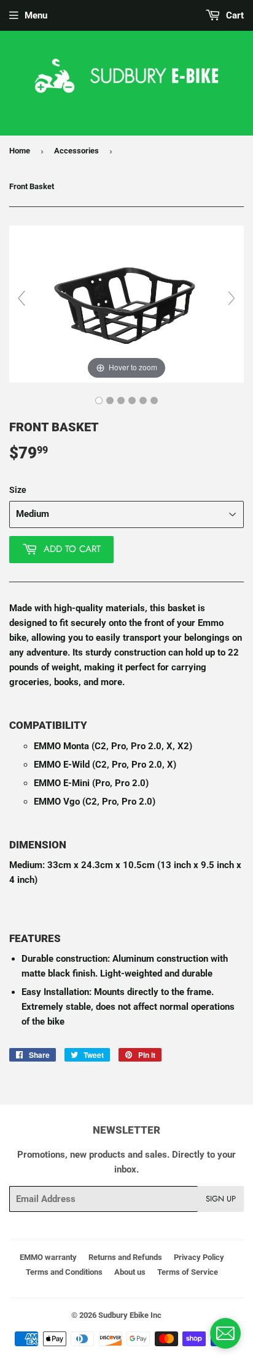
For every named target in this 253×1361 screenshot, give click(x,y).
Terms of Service (187, 1272)
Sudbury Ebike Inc (130, 1315)
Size (17, 490)
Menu (36, 15)
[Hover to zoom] (126, 303)
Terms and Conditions (64, 1272)
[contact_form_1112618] (225, 1333)
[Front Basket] (99, 400)
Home (19, 150)
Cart (234, 15)
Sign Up (221, 1199)
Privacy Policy (199, 1257)
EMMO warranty (48, 1257)
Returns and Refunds (125, 1257)
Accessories (76, 150)
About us (130, 1272)
